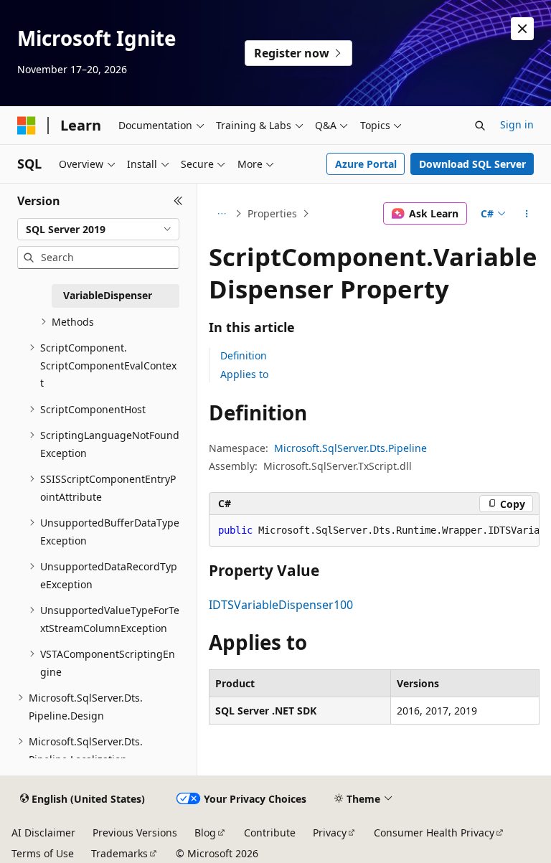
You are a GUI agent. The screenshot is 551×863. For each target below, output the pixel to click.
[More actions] (527, 213)
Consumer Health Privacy (434, 832)
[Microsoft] (26, 125)
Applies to (244, 374)
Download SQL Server (472, 164)
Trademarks (119, 853)
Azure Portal (366, 164)
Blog (205, 832)
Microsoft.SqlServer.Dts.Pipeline (350, 448)
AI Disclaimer (43, 832)
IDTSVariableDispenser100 (281, 605)
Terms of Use (42, 853)
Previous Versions (135, 832)
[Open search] (480, 125)
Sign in (517, 124)
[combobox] (98, 229)
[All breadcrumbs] (221, 213)
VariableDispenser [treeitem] (107, 295)
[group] (374, 531)
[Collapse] (178, 200)
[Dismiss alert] (522, 28)
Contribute (270, 832)
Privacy (330, 832)
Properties (272, 213)
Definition (243, 355)
